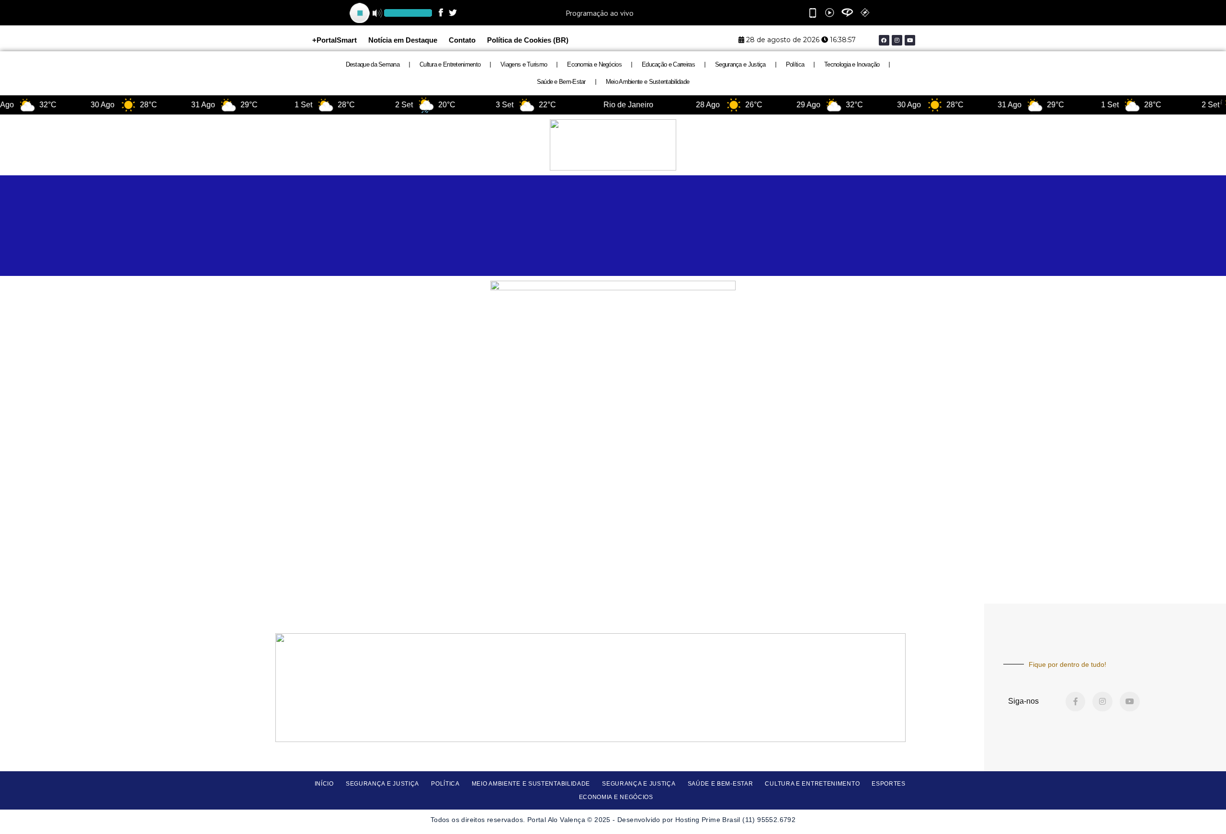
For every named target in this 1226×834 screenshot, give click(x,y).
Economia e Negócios (594, 64)
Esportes (889, 783)
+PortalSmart (334, 40)
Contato (462, 40)
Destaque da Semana (372, 64)
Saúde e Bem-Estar (561, 81)
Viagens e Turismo (523, 64)
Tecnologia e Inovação (851, 64)
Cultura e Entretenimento (450, 64)
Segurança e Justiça (740, 64)
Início (324, 783)
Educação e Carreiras (668, 64)
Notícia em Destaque (402, 40)
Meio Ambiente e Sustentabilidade (648, 81)
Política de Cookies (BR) (527, 40)
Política (795, 64)
